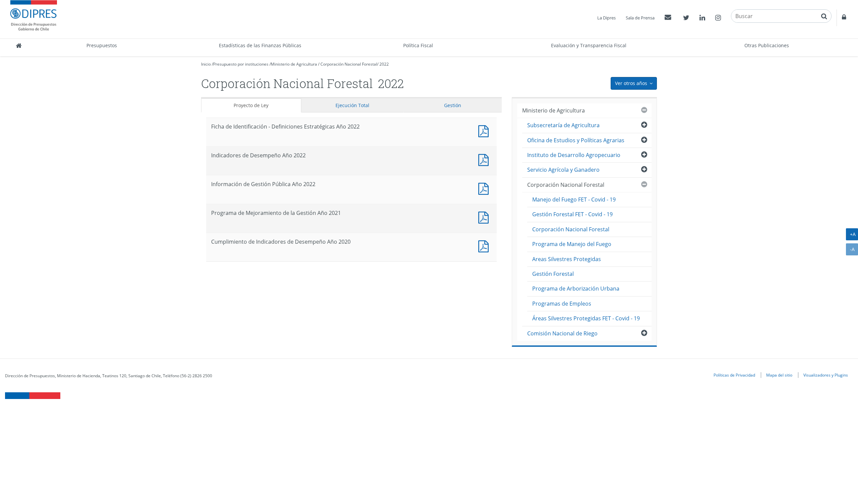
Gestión (452, 105)
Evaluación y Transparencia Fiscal (588, 45)
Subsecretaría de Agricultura (563, 125)
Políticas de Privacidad (734, 375)
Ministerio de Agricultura (294, 64)
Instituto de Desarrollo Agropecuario (573, 155)
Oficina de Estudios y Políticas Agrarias (575, 140)
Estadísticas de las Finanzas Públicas (260, 45)
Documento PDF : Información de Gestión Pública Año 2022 (485, 187)
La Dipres (606, 18)
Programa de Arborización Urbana (575, 288)
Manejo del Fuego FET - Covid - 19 (574, 199)
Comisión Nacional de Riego (562, 333)
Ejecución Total (352, 105)
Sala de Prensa (640, 18)
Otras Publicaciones (766, 45)
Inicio (206, 64)
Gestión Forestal (553, 273)
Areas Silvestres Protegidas (566, 259)
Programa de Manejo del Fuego (571, 244)
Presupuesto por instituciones (240, 64)
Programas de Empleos (561, 303)
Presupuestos (101, 45)
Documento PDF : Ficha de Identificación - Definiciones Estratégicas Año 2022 (485, 130)
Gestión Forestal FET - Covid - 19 (572, 214)
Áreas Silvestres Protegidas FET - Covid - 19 (586, 318)
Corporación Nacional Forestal (348, 64)
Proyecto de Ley (251, 105)
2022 (384, 64)
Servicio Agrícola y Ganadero (563, 169)
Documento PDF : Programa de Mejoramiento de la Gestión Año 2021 (485, 216)
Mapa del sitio (779, 375)
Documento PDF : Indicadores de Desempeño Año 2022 (485, 159)
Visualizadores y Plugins (825, 375)
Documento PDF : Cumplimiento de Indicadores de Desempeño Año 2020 (485, 245)
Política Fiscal (418, 45)
